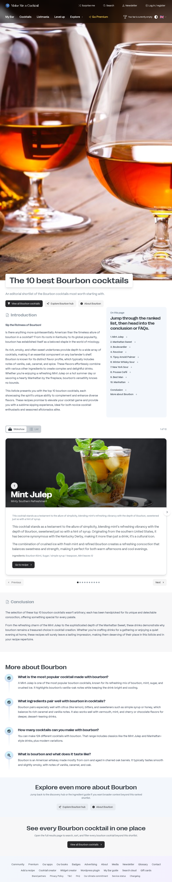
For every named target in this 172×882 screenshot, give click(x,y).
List (36, 429)
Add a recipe (28, 870)
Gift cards (146, 870)
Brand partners (39, 876)
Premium (33, 864)
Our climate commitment (96, 876)
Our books (62, 864)
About (104, 864)
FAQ (78, 876)
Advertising (90, 864)
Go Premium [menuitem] (100, 17)
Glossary (143, 864)
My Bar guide (111, 870)
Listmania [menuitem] (43, 17)
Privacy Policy (56, 876)
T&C (70, 876)
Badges (76, 864)
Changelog (135, 876)
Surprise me (88, 5)
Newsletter (131, 5)
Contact (156, 864)
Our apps (47, 864)
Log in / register (156, 5)
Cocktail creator (47, 870)
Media (115, 864)
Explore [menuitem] (75, 17)
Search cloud (129, 870)
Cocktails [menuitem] (25, 17)
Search (110, 5)
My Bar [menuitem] (9, 17)
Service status (119, 876)
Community (17, 864)
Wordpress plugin (90, 870)
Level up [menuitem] (59, 17)
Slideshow (19, 429)
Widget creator (68, 870)
